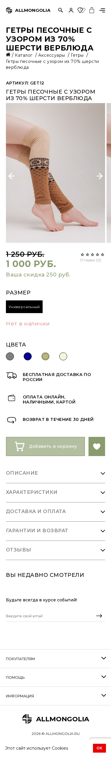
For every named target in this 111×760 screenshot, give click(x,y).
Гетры (78, 55)
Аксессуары (52, 55)
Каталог (24, 55)
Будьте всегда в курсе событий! (41, 600)
